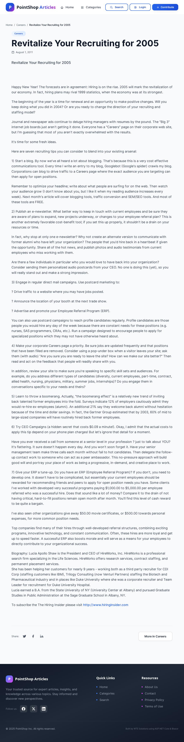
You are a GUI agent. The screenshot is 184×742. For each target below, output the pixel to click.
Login (142, 7)
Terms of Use (154, 706)
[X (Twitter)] (33, 708)
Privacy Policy (154, 700)
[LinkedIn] (43, 708)
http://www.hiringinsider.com (105, 605)
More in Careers (155, 636)
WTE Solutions (141, 728)
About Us (151, 687)
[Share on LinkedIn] (41, 636)
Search (118, 7)
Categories (93, 7)
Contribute (167, 7)
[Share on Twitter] (24, 636)
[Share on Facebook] (33, 636)
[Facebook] (23, 708)
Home (69, 7)
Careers (18, 33)
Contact (150, 693)
